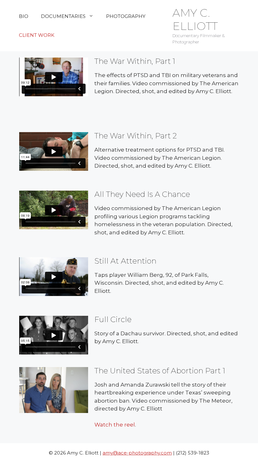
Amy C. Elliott (195, 19)
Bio (23, 16)
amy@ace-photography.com (137, 453)
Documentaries (63, 16)
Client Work (36, 35)
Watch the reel (114, 424)
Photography (125, 16)
